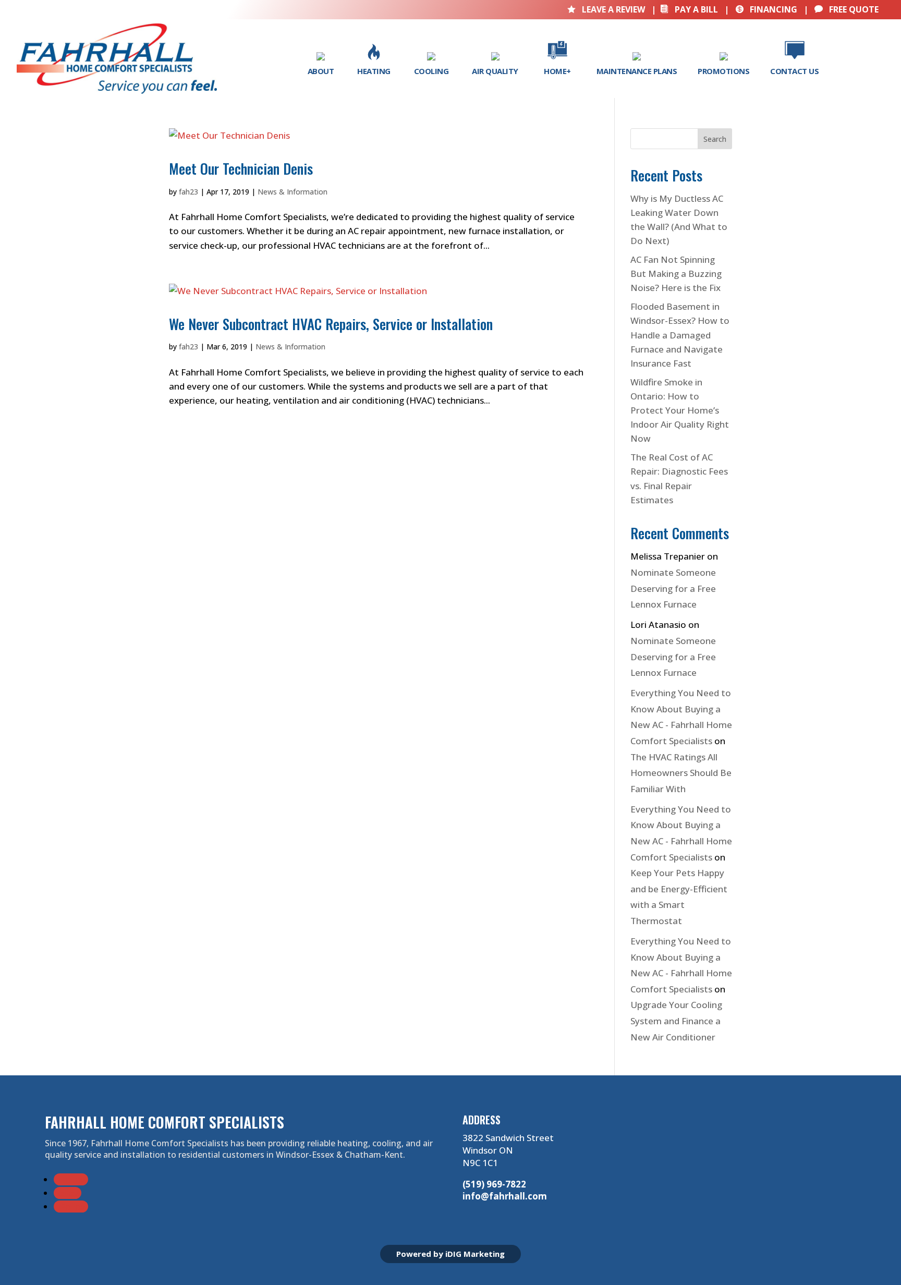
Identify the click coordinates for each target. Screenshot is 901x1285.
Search (714, 139)
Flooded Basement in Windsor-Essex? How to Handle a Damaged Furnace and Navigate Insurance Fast (679, 334)
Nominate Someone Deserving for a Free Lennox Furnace (673, 588)
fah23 (188, 192)
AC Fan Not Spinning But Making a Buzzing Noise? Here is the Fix (676, 273)
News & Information (292, 192)
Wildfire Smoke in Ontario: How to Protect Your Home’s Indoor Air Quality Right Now (679, 410)
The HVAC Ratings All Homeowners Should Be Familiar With (681, 773)
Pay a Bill (689, 9)
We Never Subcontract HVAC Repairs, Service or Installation (331, 323)
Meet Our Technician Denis (241, 168)
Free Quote (846, 9)
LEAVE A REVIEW (607, 9)
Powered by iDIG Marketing (450, 1253)
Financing (766, 9)
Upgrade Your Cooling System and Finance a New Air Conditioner (676, 1020)
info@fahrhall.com (504, 1196)
